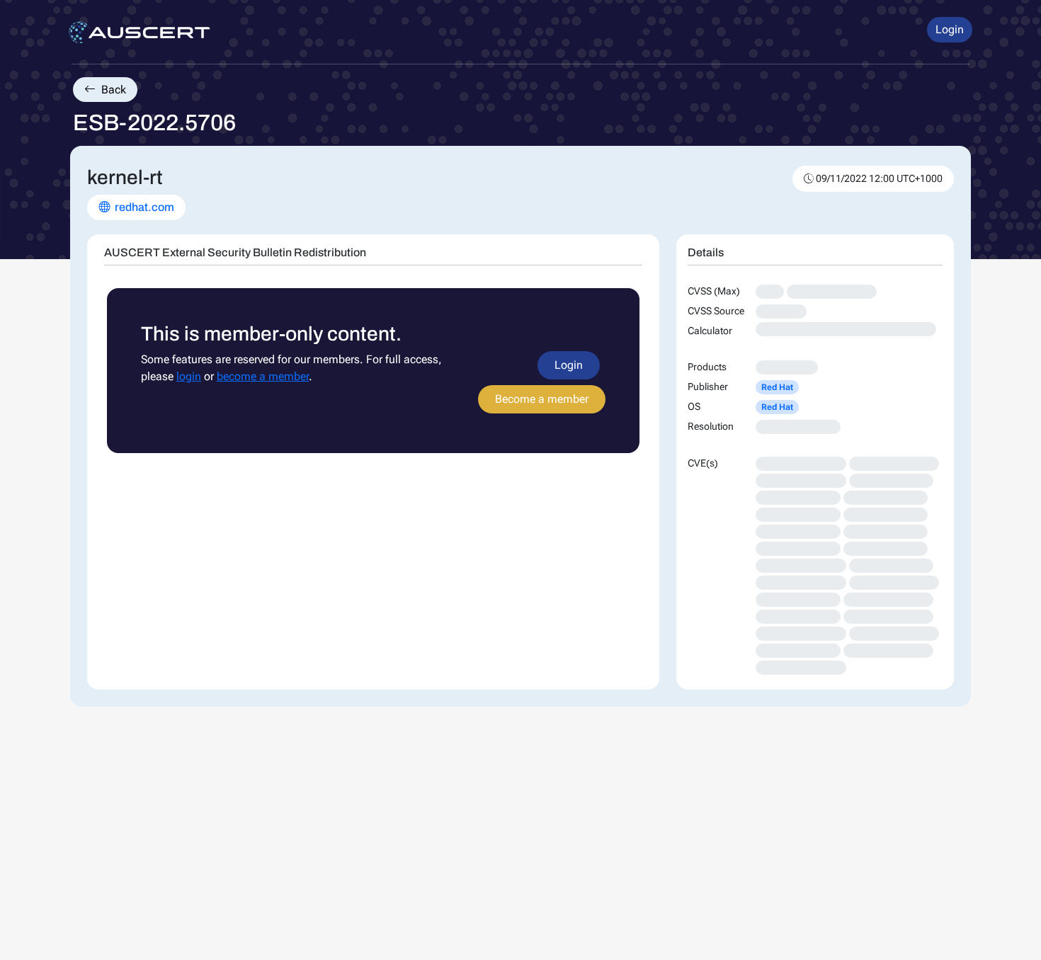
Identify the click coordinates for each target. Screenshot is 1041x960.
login (188, 376)
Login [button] (949, 29)
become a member (263, 376)
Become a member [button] (541, 399)
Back (112, 89)
